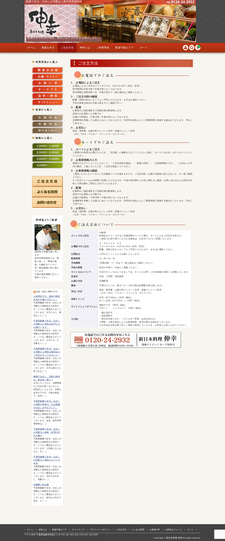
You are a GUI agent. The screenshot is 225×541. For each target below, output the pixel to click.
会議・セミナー (47, 76)
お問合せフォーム (108, 254)
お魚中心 (47, 124)
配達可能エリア (124, 47)
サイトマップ (78, 530)
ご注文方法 (67, 47)
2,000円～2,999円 (47, 152)
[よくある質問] (47, 195)
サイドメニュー (47, 102)
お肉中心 (47, 118)
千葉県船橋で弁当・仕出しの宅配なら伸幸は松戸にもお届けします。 (46, 324)
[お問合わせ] (47, 206)
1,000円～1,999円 (47, 146)
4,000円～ (47, 165)
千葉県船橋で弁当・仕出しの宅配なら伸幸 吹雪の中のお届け (46, 432)
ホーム (31, 47)
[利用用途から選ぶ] (47, 62)
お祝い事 (47, 83)
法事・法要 (47, 96)
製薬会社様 (47, 70)
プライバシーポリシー (100, 530)
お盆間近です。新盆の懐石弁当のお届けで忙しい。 (46, 298)
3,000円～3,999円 (47, 159)
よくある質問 (138, 530)
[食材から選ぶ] (47, 109)
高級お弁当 (47, 47)
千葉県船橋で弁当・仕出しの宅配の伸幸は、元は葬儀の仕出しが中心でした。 (46, 404)
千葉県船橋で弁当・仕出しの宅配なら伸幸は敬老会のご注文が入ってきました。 (46, 352)
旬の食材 (47, 130)
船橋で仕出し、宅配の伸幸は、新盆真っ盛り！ (46, 378)
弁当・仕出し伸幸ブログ (47, 292)
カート (144, 47)
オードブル (47, 89)
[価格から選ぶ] (47, 138)
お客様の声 (155, 530)
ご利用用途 (102, 47)
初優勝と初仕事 (41, 485)
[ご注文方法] (47, 185)
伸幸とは (85, 47)
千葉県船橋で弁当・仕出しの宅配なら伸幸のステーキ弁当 (46, 460)
